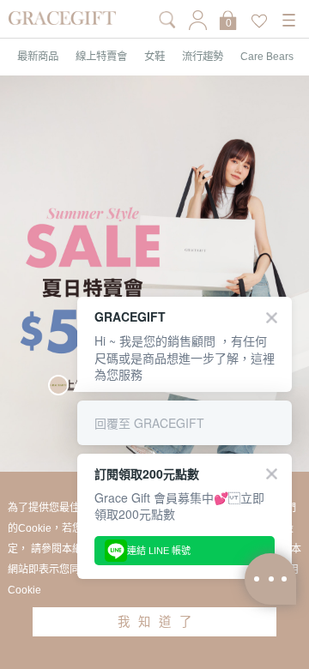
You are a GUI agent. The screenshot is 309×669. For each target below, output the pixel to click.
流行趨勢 (202, 56)
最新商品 (37, 56)
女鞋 (154, 56)
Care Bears (267, 56)
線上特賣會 (101, 56)
